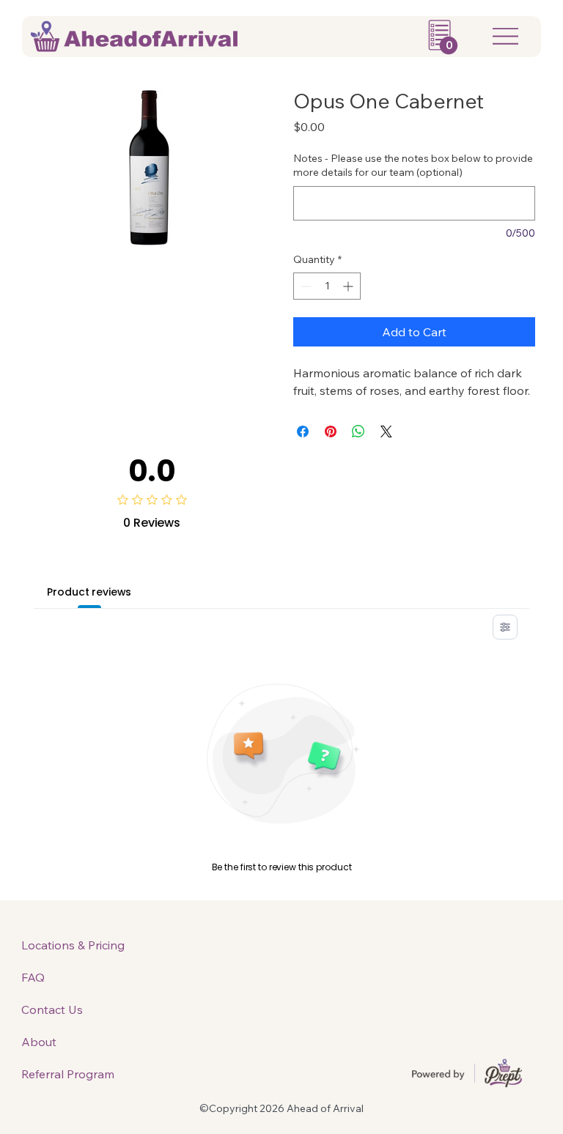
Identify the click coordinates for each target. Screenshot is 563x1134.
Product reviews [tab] (89, 592)
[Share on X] (386, 431)
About (38, 1041)
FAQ (33, 977)
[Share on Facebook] (303, 431)
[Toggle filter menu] (505, 627)
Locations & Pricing (73, 945)
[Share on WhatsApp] (358, 431)
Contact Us (52, 1009)
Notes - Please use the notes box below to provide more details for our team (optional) (413, 165)
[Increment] (349, 286)
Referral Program (67, 1074)
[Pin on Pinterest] (330, 431)
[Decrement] (304, 286)
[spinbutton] (327, 286)
